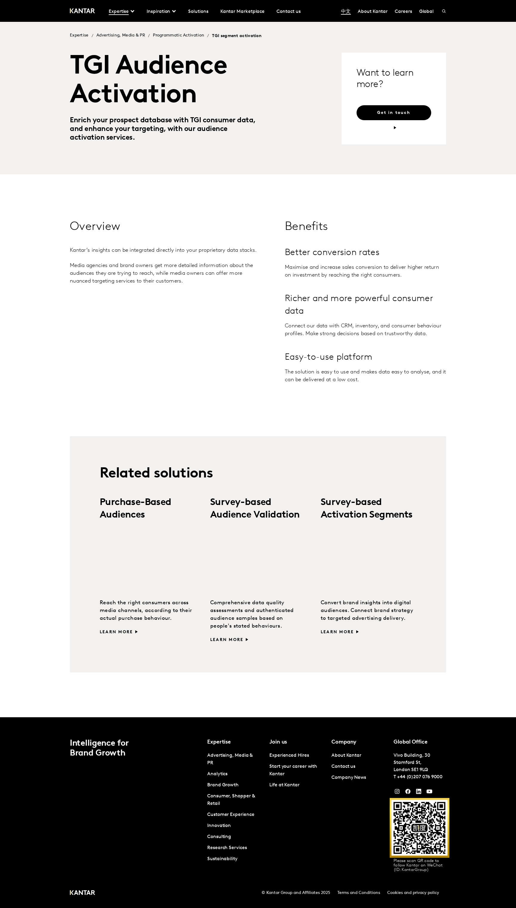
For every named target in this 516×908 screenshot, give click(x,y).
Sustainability (222, 859)
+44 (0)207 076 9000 (420, 777)
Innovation (219, 825)
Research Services (227, 848)
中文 (346, 11)
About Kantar (373, 11)
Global (426, 11)
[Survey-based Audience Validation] (258, 559)
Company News (348, 777)
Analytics (217, 774)
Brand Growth (223, 785)
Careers (403, 11)
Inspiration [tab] (158, 11)
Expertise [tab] (119, 11)
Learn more (116, 632)
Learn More (337, 632)
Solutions (198, 11)
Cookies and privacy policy (413, 893)
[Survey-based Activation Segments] (368, 559)
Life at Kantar (284, 785)
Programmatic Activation (178, 35)
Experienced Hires (289, 755)
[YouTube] (418, 793)
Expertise (79, 35)
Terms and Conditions (358, 893)
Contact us (288, 11)
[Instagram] (397, 793)
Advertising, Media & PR (120, 35)
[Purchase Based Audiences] (147, 559)
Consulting (219, 836)
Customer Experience (230, 814)
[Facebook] (407, 793)
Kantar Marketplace (242, 11)
